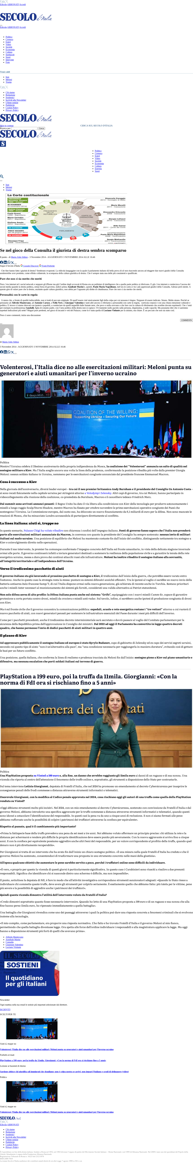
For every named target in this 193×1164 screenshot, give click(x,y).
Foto (8, 62)
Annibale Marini (13, 939)
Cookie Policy (12, 107)
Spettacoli (10, 54)
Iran (7, 77)
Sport (8, 57)
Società (9, 47)
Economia (10, 49)
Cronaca (9, 39)
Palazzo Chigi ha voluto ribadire (43, 530)
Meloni (9, 79)
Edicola (3, 4)
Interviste (10, 60)
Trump (9, 82)
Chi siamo (10, 92)
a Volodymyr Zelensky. (98, 493)
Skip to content (6, 125)
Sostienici (10, 97)
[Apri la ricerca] (1, 177)
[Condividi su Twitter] (12, 263)
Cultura (9, 52)
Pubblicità (10, 105)
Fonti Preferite (48, 266)
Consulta (10, 942)
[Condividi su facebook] (2, 263)
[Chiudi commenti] (1, 323)
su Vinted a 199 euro (46, 775)
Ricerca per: (5, 128)
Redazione (10, 95)
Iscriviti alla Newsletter (16, 100)
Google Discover (31, 266)
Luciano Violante (13, 947)
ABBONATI (13, 4)
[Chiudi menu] (1, 25)
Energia (98, 168)
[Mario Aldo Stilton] (7, 337)
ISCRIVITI (5, 1009)
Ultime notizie (12, 102)
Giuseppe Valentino (14, 944)
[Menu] (1, 140)
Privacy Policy (12, 110)
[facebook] (1, 2)
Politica (9, 37)
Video (8, 44)
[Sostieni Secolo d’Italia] (29, 995)
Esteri (8, 42)
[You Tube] (3, 2)
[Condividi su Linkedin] (5, 263)
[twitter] (6, 2)
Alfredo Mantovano (14, 937)
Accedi (22, 4)
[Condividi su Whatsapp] (9, 263)
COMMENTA (186, 320)
